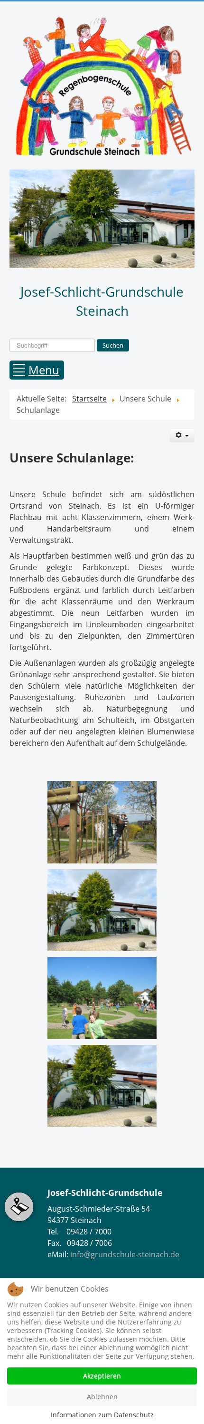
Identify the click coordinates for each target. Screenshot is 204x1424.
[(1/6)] (102, 822)
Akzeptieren (102, 1375)
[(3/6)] (102, 998)
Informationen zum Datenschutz (102, 1414)
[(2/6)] (102, 910)
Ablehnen (102, 1396)
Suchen (112, 345)
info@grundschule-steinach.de (124, 1254)
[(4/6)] (102, 1086)
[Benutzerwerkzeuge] (182, 435)
